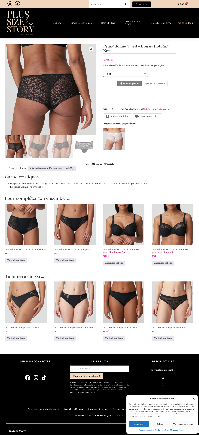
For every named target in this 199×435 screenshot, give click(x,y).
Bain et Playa (108, 23)
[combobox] (105, 4)
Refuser (160, 424)
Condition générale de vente (43, 409)
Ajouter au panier (129, 83)
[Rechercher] (125, 4)
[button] (193, 398)
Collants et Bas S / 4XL (133, 23)
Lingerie (57, 23)
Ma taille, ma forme (161, 23)
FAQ (163, 386)
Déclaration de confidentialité (166, 430)
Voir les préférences (183, 424)
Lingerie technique (81, 23)
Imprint (182, 430)
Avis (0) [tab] (69, 168)
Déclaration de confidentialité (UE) (93, 415)
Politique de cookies (146, 430)
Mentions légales (73, 409)
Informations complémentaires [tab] (46, 168)
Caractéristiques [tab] (17, 168)
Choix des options (16, 260)
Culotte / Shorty (151, 109)
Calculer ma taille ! (119, 116)
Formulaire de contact (163, 370)
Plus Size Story (16, 431)
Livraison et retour (149, 116)
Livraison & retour (98, 409)
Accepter (139, 424)
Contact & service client (126, 409)
